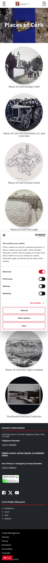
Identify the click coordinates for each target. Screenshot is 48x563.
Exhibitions (9, 508)
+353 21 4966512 (9, 467)
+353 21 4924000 (9, 444)
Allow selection (24, 318)
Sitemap (5, 537)
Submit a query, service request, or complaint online (23, 454)
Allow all (24, 310)
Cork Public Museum (13, 501)
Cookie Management (11, 533)
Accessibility (7, 549)
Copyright (6, 553)
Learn (7, 512)
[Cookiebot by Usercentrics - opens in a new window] (35, 235)
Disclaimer (6, 545)
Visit (6, 515)
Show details (35, 303)
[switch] (42, 279)
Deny (24, 326)
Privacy (5, 541)
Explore (8, 518)
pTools (16, 559)
